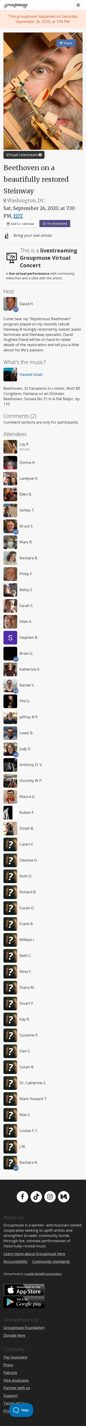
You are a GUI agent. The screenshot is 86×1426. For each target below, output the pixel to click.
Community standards (51, 1261)
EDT (18, 216)
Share (67, 43)
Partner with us (16, 1387)
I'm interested (56, 223)
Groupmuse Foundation (23, 1327)
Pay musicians (15, 1357)
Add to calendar (22, 224)
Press (8, 1364)
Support (10, 1395)
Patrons (10, 1372)
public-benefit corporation (43, 1274)
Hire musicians (16, 1380)
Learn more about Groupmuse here (34, 1253)
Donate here (14, 1335)
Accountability (15, 1261)
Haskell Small (30, 374)
